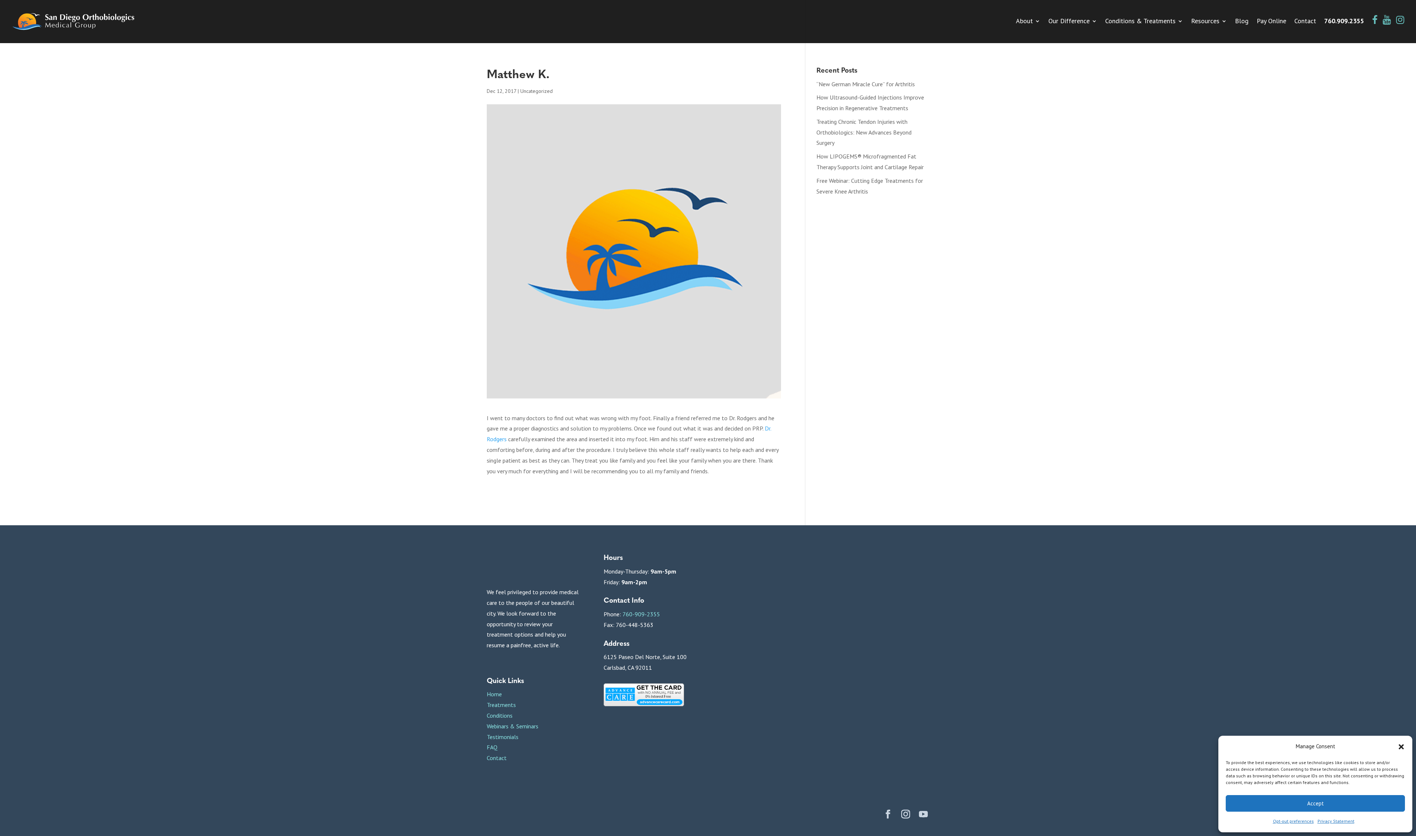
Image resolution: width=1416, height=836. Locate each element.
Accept (1315, 803)
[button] (1401, 746)
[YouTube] (923, 815)
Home (494, 694)
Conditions (500, 715)
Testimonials (502, 737)
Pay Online (1271, 21)
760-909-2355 (641, 614)
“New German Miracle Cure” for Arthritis (865, 84)
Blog (1242, 21)
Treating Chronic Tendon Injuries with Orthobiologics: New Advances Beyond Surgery (864, 132)
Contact (1305, 21)
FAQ (492, 747)
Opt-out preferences (1293, 821)
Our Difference (1069, 21)
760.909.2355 (1344, 21)
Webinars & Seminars (512, 726)
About (1024, 21)
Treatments (501, 704)
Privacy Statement (1336, 821)
